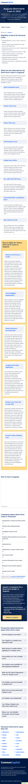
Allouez (4, 749)
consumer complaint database (18, 576)
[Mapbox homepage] (4, 506)
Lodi (17, 735)
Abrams (4, 735)
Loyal (17, 743)
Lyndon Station (20, 752)
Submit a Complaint (12, 617)
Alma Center (5, 754)
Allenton (4, 746)
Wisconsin (3, 32)
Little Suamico (20, 732)
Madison (18, 754)
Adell (3, 740)
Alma (3, 752)
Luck (17, 746)
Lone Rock (19, 740)
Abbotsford (5, 732)
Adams (4, 737)
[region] (14, 493)
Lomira (18, 737)
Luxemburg (19, 749)
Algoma (4, 743)
